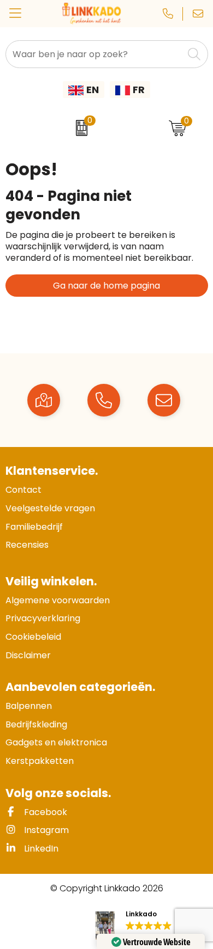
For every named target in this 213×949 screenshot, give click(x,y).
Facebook (44, 812)
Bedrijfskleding (36, 724)
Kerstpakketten (39, 761)
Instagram (45, 830)
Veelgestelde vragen (50, 508)
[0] (78, 128)
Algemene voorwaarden (57, 600)
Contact (23, 489)
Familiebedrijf (34, 527)
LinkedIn (40, 848)
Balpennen (28, 706)
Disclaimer (28, 655)
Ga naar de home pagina (106, 285)
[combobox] (94, 54)
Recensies (27, 544)
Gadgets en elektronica (56, 742)
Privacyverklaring (42, 618)
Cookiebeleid (33, 636)
